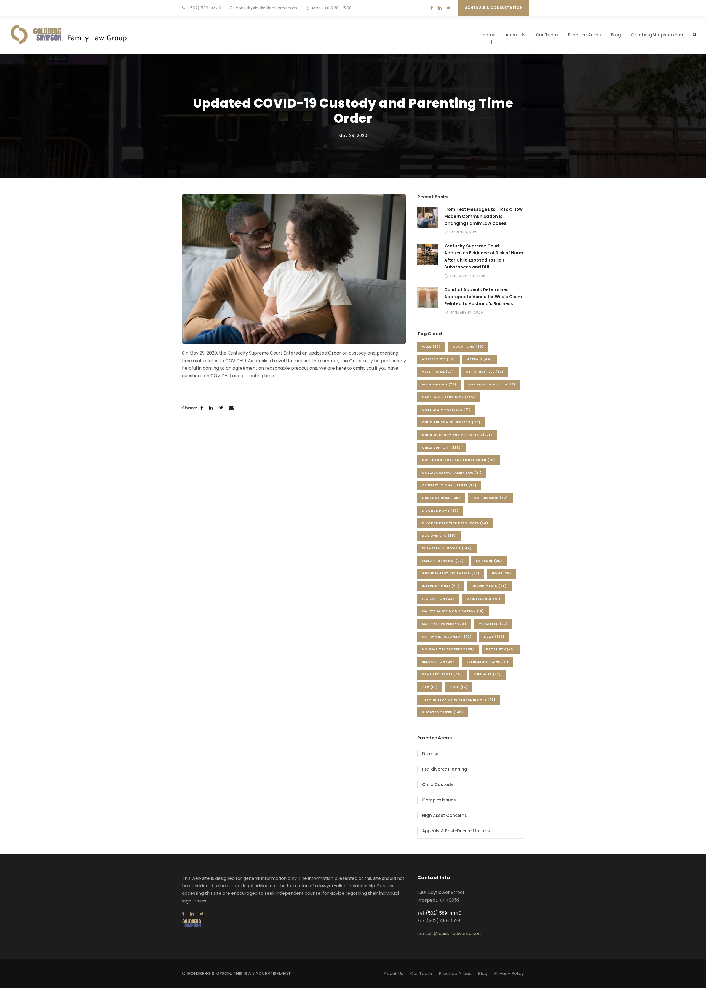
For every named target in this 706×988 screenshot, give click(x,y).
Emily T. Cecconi (443, 561)
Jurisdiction (489, 586)
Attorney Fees (485, 371)
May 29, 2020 (353, 135)
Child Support (441, 447)
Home (489, 35)
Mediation (493, 624)
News (494, 636)
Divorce (430, 754)
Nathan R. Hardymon (447, 636)
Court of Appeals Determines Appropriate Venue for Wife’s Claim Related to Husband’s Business (483, 297)
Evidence (489, 561)
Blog (616, 35)
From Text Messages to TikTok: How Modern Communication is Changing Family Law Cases (483, 216)
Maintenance (483, 598)
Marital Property (444, 624)
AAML (431, 346)
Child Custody (437, 784)
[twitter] (448, 8)
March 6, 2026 (464, 232)
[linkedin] (440, 8)
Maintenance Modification (453, 611)
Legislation (438, 598)
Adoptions (468, 346)
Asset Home (438, 371)
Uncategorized (442, 712)
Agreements (438, 359)
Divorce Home (440, 510)
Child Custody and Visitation (457, 435)
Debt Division (490, 498)
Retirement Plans (487, 661)
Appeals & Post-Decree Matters (456, 831)
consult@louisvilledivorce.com (266, 8)
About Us (516, 35)
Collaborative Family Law (452, 472)
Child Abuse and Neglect (451, 422)
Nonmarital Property (448, 649)
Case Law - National (446, 409)
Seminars (487, 674)
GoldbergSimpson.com (657, 35)
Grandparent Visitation (451, 573)
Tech (459, 687)
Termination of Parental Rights (459, 699)
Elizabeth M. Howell (447, 548)
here (341, 368)
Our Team (547, 35)
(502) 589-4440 (204, 8)
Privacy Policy (509, 973)
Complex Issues (439, 800)
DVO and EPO (439, 535)
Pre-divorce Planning (444, 769)
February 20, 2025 (468, 275)
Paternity (500, 649)
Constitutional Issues (449, 485)
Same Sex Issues (442, 674)
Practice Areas (584, 35)
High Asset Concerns (444, 815)
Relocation (438, 661)
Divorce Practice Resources (455, 523)
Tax (430, 687)
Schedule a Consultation (494, 7)
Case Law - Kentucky (448, 397)
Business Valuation (492, 384)
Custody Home (441, 498)
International (441, 586)
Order (334, 353)
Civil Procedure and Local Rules (458, 460)
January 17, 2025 (466, 312)
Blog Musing (439, 384)
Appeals (479, 359)
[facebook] (431, 8)
